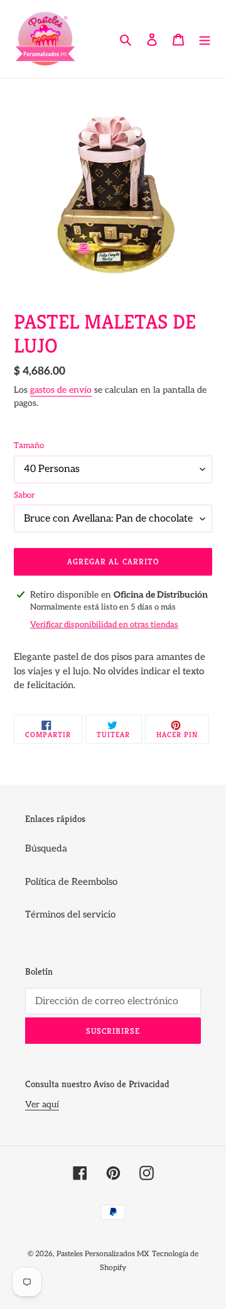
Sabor (24, 495)
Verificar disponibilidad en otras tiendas (104, 625)
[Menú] (204, 39)
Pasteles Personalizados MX (102, 1254)
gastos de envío (61, 390)
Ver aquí (42, 1104)
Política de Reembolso (71, 881)
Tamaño (29, 446)
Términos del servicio (70, 914)
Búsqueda (46, 848)
